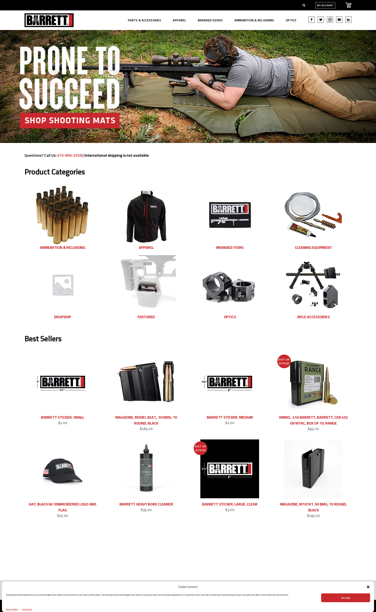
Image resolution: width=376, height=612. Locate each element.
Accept (345, 597)
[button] (368, 587)
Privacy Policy (12, 609)
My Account (325, 5)
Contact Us (27, 609)
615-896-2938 (69, 155)
